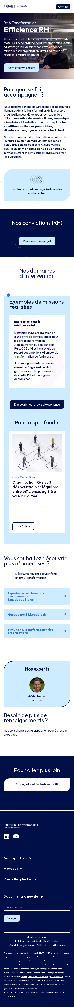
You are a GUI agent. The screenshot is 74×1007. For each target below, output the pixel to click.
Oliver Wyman (56, 976)
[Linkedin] (6, 836)
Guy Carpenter (34, 976)
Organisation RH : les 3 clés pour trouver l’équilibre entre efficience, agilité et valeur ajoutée (35, 489)
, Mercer (44, 976)
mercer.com (45, 992)
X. (15, 996)
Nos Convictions (24, 477)
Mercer (16, 953)
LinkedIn (7, 996)
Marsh (35, 953)
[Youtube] (16, 836)
